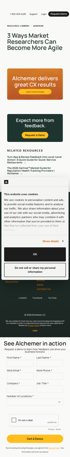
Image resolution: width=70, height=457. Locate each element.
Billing (41, 280)
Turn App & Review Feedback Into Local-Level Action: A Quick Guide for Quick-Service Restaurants (34, 159)
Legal (35, 330)
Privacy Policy (33, 325)
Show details (51, 241)
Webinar (38, 26)
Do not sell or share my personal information (35, 269)
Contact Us (44, 289)
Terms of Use (54, 448)
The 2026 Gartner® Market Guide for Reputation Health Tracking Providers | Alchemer (31, 170)
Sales (40, 284)
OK (35, 254)
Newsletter (11, 281)
